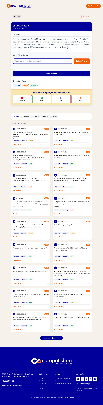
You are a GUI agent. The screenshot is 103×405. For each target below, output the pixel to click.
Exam (36, 116)
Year (55, 116)
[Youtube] (86, 379)
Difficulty (45, 116)
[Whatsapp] (90, 379)
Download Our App (83, 384)
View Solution (51, 73)
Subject (27, 116)
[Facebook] (78, 379)
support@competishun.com (12, 385)
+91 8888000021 (8, 381)
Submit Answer (82, 61)
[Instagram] (82, 379)
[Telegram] (95, 379)
